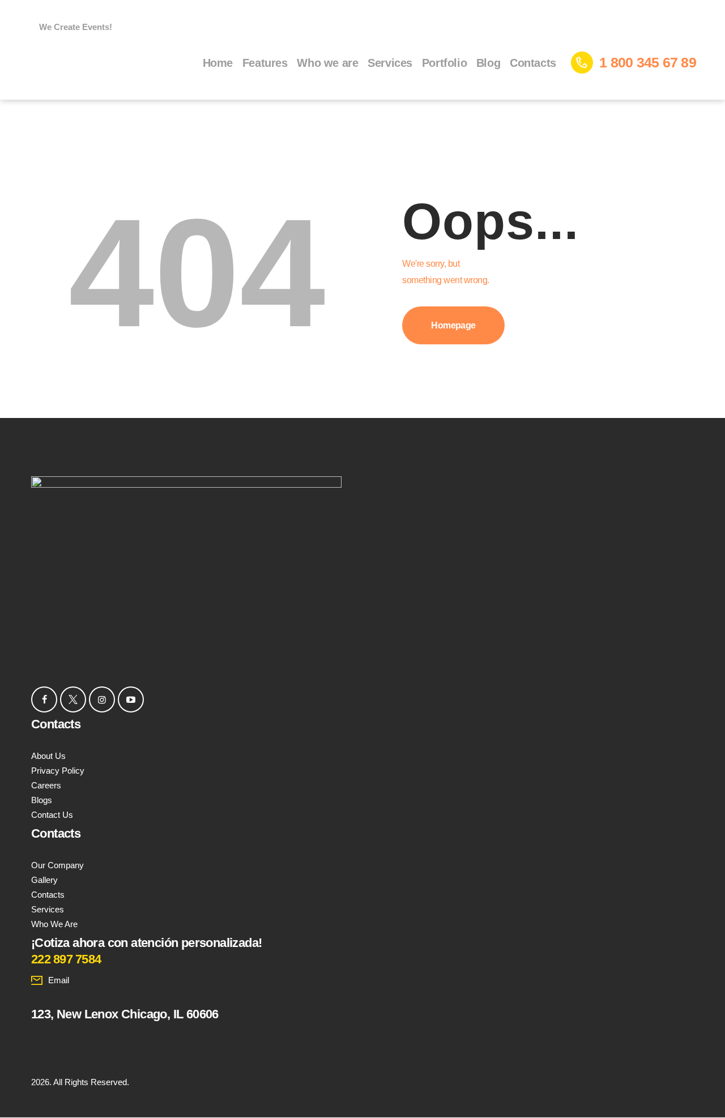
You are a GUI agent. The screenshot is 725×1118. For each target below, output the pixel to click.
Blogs (41, 800)
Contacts (48, 894)
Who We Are (54, 924)
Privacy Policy (57, 770)
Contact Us (52, 815)
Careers (46, 785)
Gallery (44, 880)
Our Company (57, 865)
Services (47, 909)
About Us (48, 756)
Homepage (453, 325)
